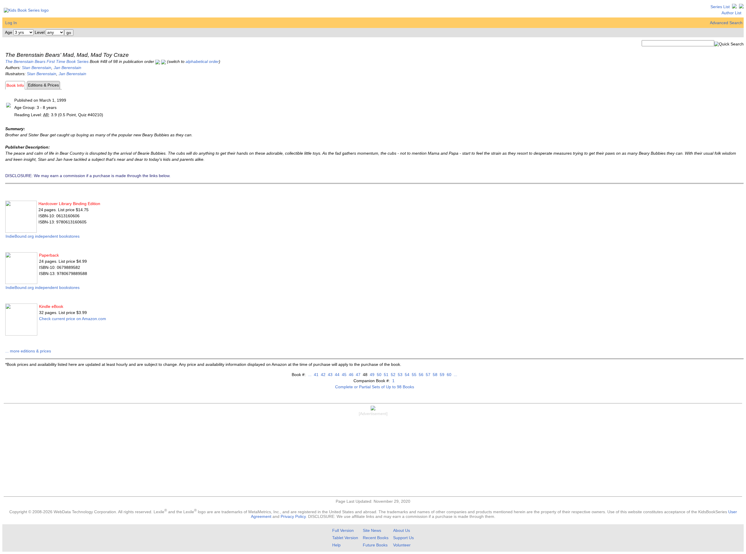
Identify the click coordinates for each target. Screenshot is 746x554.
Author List (731, 12)
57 (427, 374)
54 (406, 374)
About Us (401, 530)
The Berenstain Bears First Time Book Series (47, 61)
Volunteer (402, 545)
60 (448, 374)
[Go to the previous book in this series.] (157, 61)
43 (329, 374)
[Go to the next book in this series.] (163, 61)
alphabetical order (202, 61)
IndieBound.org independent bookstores (43, 236)
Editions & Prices (43, 85)
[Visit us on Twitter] (734, 6)
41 (316, 374)
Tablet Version (345, 537)
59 (441, 374)
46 (350, 374)
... (310, 374)
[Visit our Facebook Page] (741, 6)
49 (371, 374)
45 (343, 374)
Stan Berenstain (36, 67)
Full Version (343, 530)
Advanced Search (726, 22)
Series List (720, 6)
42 (323, 374)
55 (413, 374)
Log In (11, 22)
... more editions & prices (28, 351)
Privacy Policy (293, 516)
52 (392, 374)
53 (399, 374)
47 (357, 374)
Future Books (375, 545)
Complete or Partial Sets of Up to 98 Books (374, 386)
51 (385, 374)
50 (378, 374)
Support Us (403, 537)
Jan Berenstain (67, 67)
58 (434, 374)
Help (336, 545)
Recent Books (375, 537)
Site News (372, 530)
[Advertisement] (373, 457)
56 (420, 374)
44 (336, 374)
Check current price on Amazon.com (72, 318)
